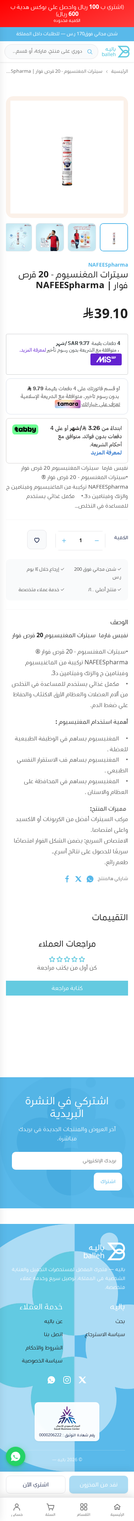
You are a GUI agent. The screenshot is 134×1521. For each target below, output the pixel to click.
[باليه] (116, 52)
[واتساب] (51, 1379)
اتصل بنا (53, 1334)
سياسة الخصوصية (42, 1361)
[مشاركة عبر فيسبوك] (67, 879)
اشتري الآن (36, 1485)
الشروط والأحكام (44, 1348)
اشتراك (107, 1181)
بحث (120, 1321)
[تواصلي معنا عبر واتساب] (15, 1456)
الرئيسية (119, 71)
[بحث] (90, 52)
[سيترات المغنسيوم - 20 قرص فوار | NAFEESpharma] (114, 237)
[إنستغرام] (67, 1379)
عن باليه (53, 1321)
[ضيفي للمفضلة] (37, 539)
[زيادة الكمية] (64, 540)
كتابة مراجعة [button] (67, 988)
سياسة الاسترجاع (105, 1334)
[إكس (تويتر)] (82, 1379)
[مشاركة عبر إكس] (78, 879)
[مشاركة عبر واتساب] (90, 879)
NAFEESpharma (108, 265)
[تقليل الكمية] (97, 540)
